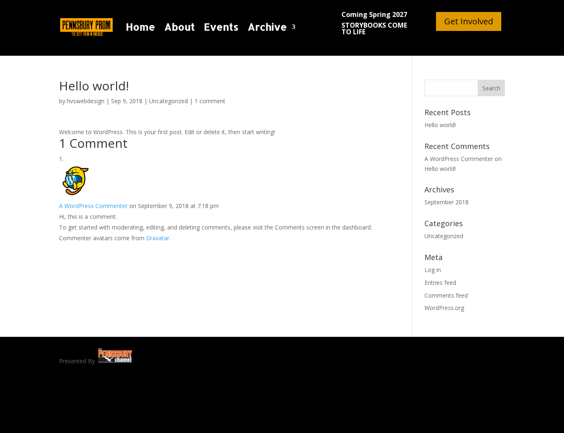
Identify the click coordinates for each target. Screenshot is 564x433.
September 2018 (446, 202)
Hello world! (440, 125)
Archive (267, 26)
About (179, 26)
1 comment (209, 101)
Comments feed (446, 295)
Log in (432, 270)
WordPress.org (444, 308)
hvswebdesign (85, 101)
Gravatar (157, 238)
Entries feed (440, 282)
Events (221, 26)
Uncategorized (168, 101)
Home (140, 26)
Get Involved (468, 21)
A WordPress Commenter (93, 206)
